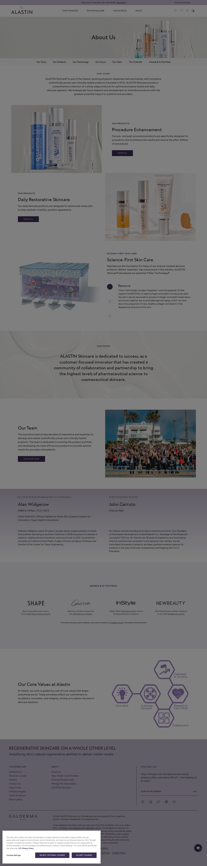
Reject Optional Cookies (52, 855)
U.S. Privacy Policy (26, 848)
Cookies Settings (13, 855)
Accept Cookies (84, 855)
